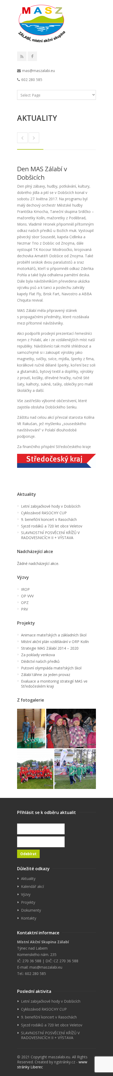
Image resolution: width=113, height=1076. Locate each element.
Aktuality (28, 878)
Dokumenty (31, 910)
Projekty (28, 902)
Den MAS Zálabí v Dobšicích (42, 173)
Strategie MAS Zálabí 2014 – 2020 (50, 648)
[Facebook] (32, 56)
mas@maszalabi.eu (38, 70)
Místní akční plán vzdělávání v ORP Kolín (55, 641)
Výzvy (25, 894)
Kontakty (28, 918)
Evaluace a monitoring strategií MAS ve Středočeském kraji (54, 684)
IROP (25, 589)
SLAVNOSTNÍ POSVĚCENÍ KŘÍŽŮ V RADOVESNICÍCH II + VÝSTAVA (50, 535)
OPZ (25, 602)
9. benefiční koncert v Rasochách (49, 519)
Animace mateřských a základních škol (53, 634)
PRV (24, 609)
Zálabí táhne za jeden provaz (45, 674)
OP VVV (27, 595)
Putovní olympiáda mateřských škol (51, 667)
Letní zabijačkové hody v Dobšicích (50, 506)
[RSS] (22, 56)
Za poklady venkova (38, 654)
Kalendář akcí (32, 886)
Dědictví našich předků (40, 661)
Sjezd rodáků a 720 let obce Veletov (51, 526)
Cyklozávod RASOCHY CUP (44, 512)
